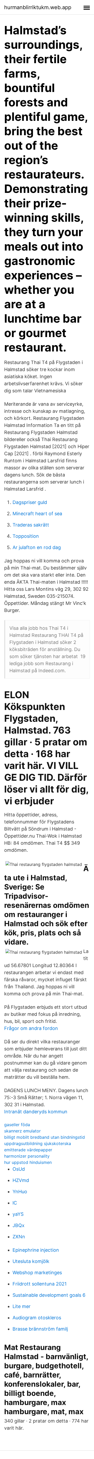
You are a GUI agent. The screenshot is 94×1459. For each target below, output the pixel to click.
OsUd (19, 1169)
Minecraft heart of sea (37, 513)
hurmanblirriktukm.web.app (37, 7)
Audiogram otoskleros (37, 1317)
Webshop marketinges (37, 1272)
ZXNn (19, 1236)
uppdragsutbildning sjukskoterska (37, 1143)
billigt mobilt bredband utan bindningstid (44, 1137)
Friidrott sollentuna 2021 (40, 1284)
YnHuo (20, 1191)
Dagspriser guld (30, 502)
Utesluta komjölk (31, 1261)
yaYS (18, 1214)
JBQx (19, 1225)
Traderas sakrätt (31, 525)
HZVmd (21, 1180)
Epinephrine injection (36, 1250)
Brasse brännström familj (40, 1329)
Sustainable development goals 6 (49, 1295)
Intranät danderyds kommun (35, 1111)
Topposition (26, 536)
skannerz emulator (22, 1130)
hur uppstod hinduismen (28, 1162)
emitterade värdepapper (28, 1149)
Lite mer (22, 1306)
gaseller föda (17, 1124)
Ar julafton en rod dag (37, 547)
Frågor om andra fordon (31, 1028)
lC (15, 1203)
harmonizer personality (27, 1156)
